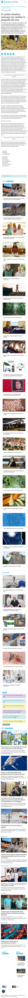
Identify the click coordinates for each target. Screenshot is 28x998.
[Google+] (8, 54)
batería (4, 860)
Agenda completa (6, 724)
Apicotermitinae (15, 917)
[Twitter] (5, 54)
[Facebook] (2, 54)
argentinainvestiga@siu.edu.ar (13, 995)
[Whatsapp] (13, 54)
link (4, 696)
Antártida (17, 830)
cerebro (24, 945)
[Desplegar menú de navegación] (25, 2)
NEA (7, 919)
